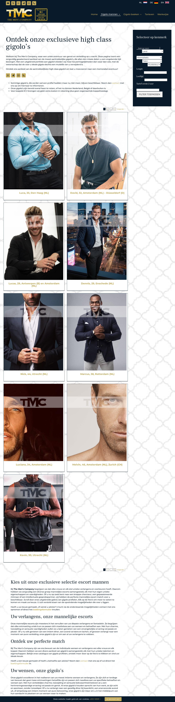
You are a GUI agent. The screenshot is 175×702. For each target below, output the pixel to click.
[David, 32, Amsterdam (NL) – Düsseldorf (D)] (97, 113)
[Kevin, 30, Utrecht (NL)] (33, 476)
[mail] (29, 3)
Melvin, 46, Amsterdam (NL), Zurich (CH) (97, 464)
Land (6, 107)
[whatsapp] (18, 3)
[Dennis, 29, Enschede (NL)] (97, 204)
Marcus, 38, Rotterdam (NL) (97, 374)
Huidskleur (141, 64)
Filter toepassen (149, 94)
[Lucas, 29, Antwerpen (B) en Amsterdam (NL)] (33, 204)
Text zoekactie (10, 104)
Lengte (139, 72)
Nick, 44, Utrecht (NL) (34, 374)
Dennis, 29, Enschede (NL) (97, 283)
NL (141, 2)
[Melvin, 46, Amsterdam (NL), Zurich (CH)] (97, 385)
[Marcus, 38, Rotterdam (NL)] (97, 294)
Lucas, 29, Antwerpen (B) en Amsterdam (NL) (34, 284)
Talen (139, 61)
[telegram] (24, 3)
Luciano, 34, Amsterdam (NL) (34, 464)
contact (116, 83)
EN (163, 2)
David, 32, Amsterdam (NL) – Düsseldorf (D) (97, 192)
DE (152, 2)
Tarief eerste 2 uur (145, 87)
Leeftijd (140, 80)
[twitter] (13, 3)
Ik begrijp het (113, 699)
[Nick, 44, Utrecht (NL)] (33, 294)
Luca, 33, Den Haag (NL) (34, 192)
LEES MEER (95, 699)
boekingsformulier (42, 609)
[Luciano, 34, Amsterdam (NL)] (33, 385)
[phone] (34, 3)
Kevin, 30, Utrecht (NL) (34, 555)
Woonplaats (142, 54)
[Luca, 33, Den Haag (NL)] (33, 113)
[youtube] (8, 3)
